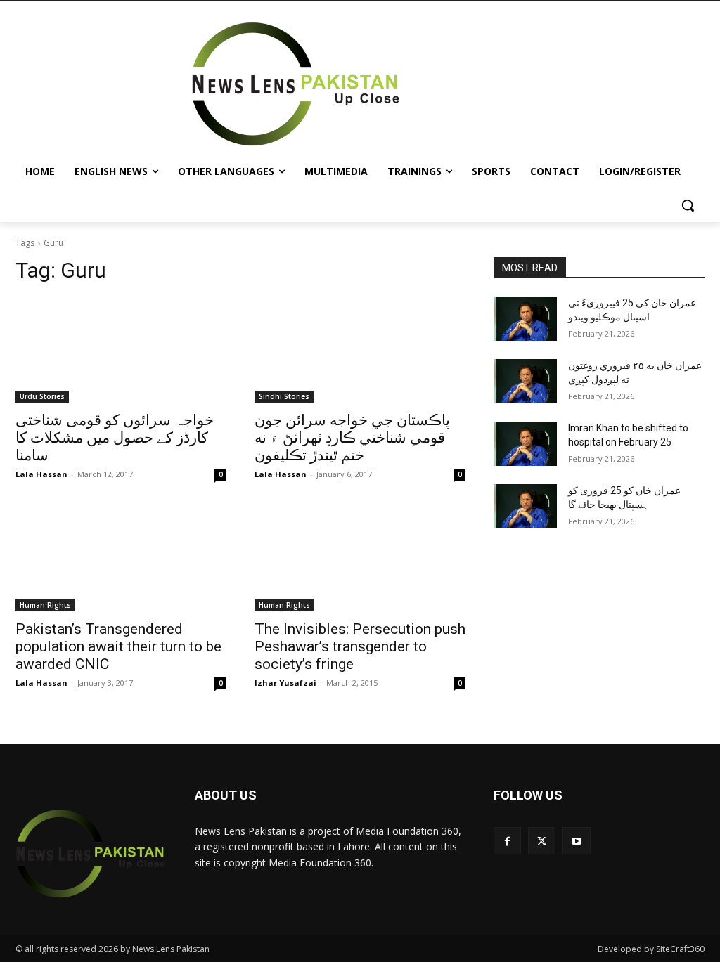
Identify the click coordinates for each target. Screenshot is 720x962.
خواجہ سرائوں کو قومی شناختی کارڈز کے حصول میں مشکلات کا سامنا (114, 438)
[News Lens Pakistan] (296, 84)
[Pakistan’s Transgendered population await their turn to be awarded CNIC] (120, 558)
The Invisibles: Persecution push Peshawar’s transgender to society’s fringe (360, 646)
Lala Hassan (41, 474)
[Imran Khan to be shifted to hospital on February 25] (525, 444)
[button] (688, 205)
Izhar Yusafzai (285, 682)
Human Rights (45, 605)
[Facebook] (507, 840)
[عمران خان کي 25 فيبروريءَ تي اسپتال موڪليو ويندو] (525, 319)
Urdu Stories (42, 396)
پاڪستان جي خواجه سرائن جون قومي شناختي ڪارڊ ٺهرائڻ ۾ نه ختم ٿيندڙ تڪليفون (352, 438)
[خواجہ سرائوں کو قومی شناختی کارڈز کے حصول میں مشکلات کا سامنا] (120, 350)
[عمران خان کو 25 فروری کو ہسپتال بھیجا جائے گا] (525, 506)
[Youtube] (576, 840)
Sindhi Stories (284, 396)
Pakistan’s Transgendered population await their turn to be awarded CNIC (118, 646)
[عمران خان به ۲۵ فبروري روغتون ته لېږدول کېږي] (525, 381)
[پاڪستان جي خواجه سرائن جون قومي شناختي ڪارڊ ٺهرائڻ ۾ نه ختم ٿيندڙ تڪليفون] (360, 350)
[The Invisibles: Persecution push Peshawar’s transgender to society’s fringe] (360, 558)
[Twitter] (541, 840)
